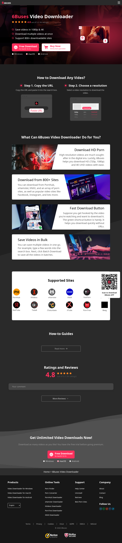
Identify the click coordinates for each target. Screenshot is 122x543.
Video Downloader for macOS (19, 493)
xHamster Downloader (54, 502)
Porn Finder (49, 488)
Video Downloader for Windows (20, 488)
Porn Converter (51, 493)
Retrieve (78, 497)
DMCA (82, 524)
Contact (102, 493)
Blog (101, 497)
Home (47, 471)
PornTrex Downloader (53, 510)
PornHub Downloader (53, 497)
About (101, 488)
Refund (93, 524)
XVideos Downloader (53, 506)
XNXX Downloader (52, 515)
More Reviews (59, 398)
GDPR (72, 524)
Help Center (80, 488)
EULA (62, 524)
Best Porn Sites (81, 502)
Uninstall (78, 493)
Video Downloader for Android (20, 497)
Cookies (51, 524)
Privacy (39, 524)
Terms (28, 524)
